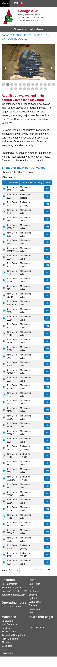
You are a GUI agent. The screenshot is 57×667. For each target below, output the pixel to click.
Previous (38, 569)
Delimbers (7, 645)
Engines (32, 594)
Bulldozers (7, 628)
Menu (5, 3)
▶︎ (53, 68)
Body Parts (34, 583)
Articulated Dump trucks (14, 635)
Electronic (33, 591)
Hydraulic (40, 35)
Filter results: (8, 177)
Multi (4, 649)
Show (5, 570)
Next (48, 569)
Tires (31, 612)
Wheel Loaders (9, 631)
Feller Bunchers (10, 638)
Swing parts (34, 601)
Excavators (7, 621)
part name (28, 182)
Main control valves (14, 38)
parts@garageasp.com (13, 594)
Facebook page (36, 627)
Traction (32, 605)
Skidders (6, 642)
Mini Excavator (9, 624)
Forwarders (7, 653)
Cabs (31, 587)
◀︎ (6, 68)
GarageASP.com (11, 35)
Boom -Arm (34, 609)
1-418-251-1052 (18, 591)
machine (13, 182)
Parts (27, 35)
